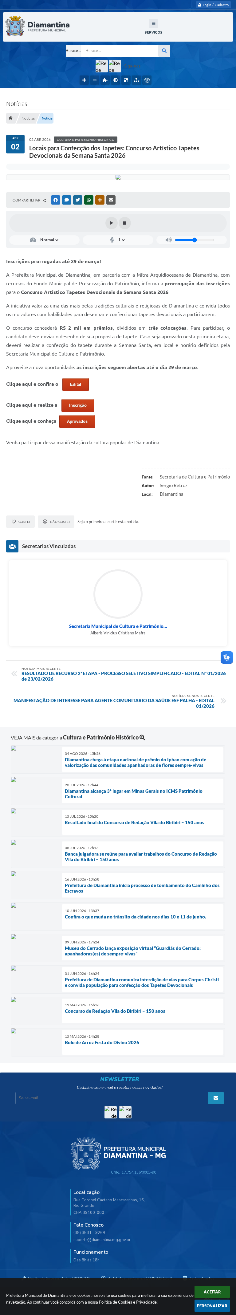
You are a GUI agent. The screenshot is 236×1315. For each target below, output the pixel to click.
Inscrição (78, 405)
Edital (75, 384)
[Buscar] (164, 51)
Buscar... (73, 51)
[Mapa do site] (136, 80)
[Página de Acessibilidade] (146, 80)
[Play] (111, 223)
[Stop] (125, 223)
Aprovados (77, 421)
